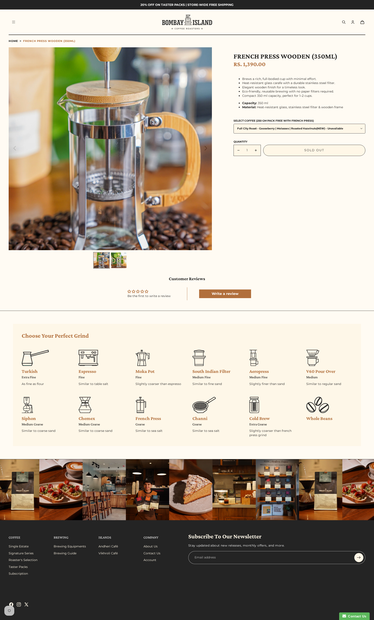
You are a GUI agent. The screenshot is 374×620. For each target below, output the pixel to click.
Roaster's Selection (23, 560)
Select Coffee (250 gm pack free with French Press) (274, 120)
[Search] (343, 22)
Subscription (18, 573)
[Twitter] (26, 604)
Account (149, 560)
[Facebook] (11, 604)
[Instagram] (18, 604)
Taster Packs (18, 567)
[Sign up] (358, 557)
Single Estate (19, 546)
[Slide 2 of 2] (119, 260)
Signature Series (21, 553)
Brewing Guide (65, 553)
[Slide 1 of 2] (101, 260)
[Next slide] (207, 148)
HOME (13, 41)
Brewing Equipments (70, 546)
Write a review (225, 294)
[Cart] (362, 22)
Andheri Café (108, 546)
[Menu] (14, 22)
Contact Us (151, 553)
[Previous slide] (13, 148)
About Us (150, 546)
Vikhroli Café (108, 553)
